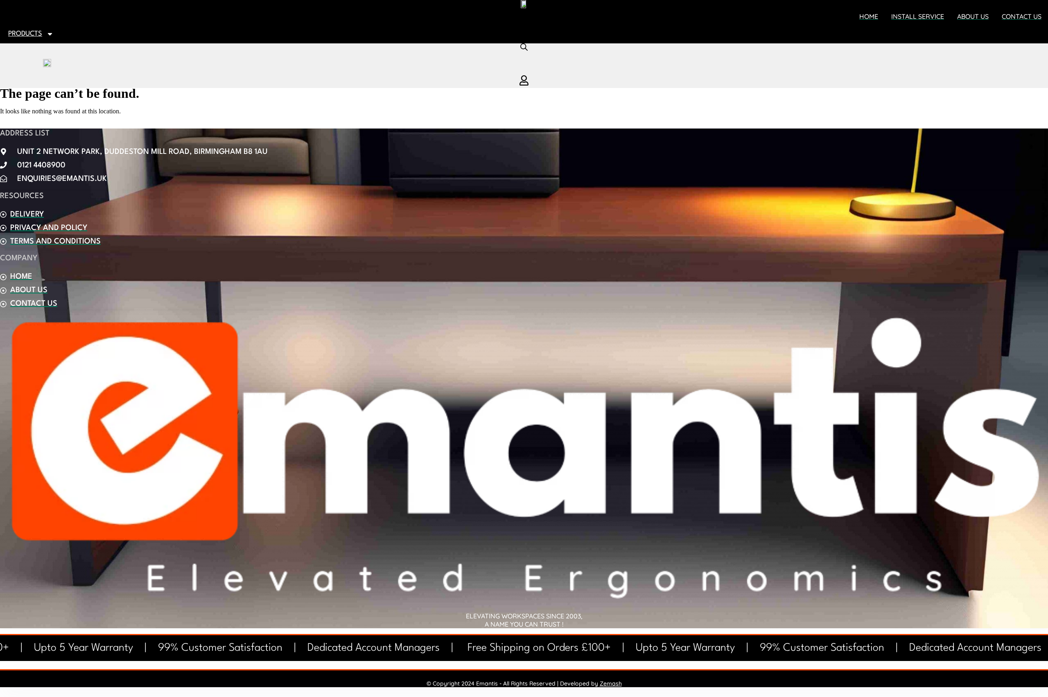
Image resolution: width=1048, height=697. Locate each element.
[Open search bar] (524, 47)
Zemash (611, 683)
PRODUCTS (25, 33)
